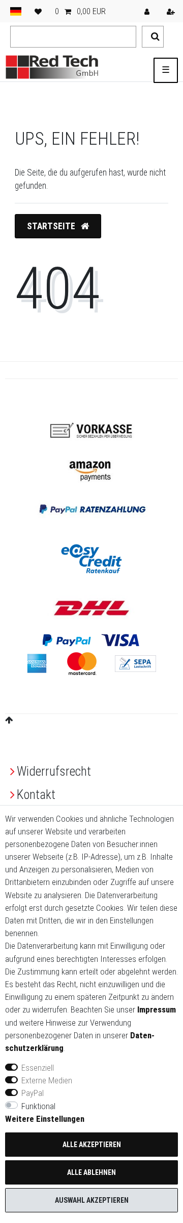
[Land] (16, 11)
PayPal (32, 1093)
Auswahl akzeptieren (92, 1200)
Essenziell (37, 1068)
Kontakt (36, 794)
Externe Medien (46, 1080)
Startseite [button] (52, 226)
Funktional (38, 1106)
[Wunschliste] (38, 11)
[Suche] (153, 37)
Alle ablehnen (91, 1172)
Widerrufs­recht (54, 771)
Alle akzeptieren (92, 1145)
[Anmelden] (148, 11)
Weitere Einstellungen (44, 1119)
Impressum (156, 1009)
